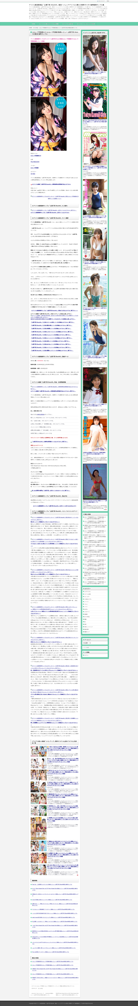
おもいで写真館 (34, 167)
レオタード (87, 611)
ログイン (86, 655)
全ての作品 (40, 988)
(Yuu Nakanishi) (35, 161)
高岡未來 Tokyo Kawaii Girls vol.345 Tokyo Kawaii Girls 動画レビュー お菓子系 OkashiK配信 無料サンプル (95, 574)
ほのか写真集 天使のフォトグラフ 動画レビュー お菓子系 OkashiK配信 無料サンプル (52, 899)
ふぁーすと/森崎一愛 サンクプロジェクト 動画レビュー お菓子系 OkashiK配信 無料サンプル (54, 948)
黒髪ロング (87, 631)
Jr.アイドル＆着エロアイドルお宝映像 (48, 23)
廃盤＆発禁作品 (63, 986)
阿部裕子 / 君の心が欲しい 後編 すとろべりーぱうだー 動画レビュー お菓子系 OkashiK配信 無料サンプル (95, 536)
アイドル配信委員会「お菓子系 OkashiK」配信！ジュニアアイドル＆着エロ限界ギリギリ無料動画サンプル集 (66, 5)
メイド (85, 606)
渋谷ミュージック (88, 626)
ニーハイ (86, 601)
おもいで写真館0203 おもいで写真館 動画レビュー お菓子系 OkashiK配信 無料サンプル (52, 961)
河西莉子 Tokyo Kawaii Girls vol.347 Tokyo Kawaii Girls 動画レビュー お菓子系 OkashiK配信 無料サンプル (95, 527)
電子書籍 (33, 173)
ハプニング (56, 986)
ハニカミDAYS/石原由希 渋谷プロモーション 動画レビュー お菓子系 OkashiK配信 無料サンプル (54, 913)
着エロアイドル (71, 986)
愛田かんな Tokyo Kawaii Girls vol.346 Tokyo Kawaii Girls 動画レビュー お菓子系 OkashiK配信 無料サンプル (95, 556)
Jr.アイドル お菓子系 (67, 23)
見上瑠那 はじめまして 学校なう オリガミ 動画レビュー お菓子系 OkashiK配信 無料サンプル (54, 921)
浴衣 (85, 624)
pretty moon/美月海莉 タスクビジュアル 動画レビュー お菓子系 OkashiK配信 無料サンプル (53, 917)
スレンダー (87, 596)
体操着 (85, 614)
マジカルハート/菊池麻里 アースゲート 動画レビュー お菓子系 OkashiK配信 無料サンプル (53, 909)
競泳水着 (86, 629)
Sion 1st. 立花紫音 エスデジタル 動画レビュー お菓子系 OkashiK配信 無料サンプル (52, 884)
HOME (33, 23)
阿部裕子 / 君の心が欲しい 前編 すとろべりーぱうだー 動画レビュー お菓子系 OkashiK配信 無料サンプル (95, 546)
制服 (85, 619)
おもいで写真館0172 (36, 155)
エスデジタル (87, 591)
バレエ (85, 604)
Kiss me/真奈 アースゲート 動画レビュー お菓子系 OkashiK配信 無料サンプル (50, 951)
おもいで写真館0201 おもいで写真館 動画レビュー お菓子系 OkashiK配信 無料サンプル (52, 974)
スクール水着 (87, 594)
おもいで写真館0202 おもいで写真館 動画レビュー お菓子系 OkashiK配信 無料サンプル (52, 965)
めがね (85, 609)
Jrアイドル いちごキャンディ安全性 (86, 23)
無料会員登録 (40, 414)
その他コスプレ (88, 599)
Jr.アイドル (34, 986)
